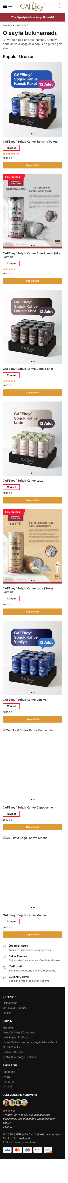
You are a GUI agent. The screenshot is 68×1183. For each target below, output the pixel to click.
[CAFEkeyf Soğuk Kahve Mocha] (32, 873)
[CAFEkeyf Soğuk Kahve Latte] (32, 439)
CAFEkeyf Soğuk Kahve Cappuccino (28, 807)
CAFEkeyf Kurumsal (15, 1007)
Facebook (9, 1071)
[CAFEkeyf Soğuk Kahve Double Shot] (32, 327)
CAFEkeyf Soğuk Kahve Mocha (24, 915)
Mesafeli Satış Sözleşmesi (19, 1032)
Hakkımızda (10, 1003)
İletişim (7, 1012)
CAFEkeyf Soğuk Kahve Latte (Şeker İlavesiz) (28, 590)
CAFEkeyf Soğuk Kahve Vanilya (25, 699)
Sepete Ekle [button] (32, 165)
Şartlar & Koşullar (13, 1052)
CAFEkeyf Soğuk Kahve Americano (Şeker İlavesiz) (32, 255)
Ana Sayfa (8, 25)
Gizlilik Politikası (12, 1047)
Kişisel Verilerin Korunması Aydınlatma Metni (30, 1042)
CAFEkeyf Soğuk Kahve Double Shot (28, 369)
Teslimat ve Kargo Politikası (19, 1057)
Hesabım (8, 1027)
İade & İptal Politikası (16, 1037)
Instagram (9, 1081)
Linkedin (8, 1086)
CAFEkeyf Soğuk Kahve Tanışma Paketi (30, 141)
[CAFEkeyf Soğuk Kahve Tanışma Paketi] (32, 99)
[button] (59, 6)
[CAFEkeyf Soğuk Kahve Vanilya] (32, 658)
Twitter (7, 1076)
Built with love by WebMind (19, 1142)
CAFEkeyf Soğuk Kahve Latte (23, 480)
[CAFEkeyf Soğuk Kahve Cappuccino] (32, 765)
